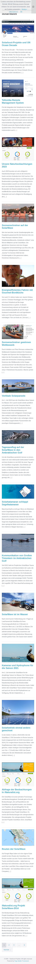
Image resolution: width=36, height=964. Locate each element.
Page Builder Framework (21, 961)
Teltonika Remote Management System (13, 101)
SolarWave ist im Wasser (15, 614)
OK (21, 12)
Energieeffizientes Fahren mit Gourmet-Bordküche (17, 291)
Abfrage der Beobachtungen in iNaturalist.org (17, 790)
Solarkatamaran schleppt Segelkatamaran (15, 503)
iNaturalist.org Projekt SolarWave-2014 (13, 907)
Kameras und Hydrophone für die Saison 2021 (17, 666)
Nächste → (7, 950)
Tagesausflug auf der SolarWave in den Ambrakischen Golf (13, 450)
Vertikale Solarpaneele (13, 395)
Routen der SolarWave (13, 849)
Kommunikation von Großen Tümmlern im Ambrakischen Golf (17, 558)
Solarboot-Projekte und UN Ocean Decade (16, 43)
